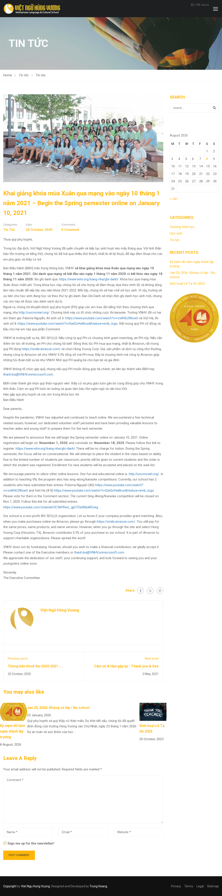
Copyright (9, 886)
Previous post (18, 658)
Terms (188, 886)
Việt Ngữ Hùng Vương (59, 610)
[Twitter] (150, 590)
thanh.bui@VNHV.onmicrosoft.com (28, 374)
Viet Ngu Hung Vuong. (36, 886)
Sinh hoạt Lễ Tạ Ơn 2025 (187, 284)
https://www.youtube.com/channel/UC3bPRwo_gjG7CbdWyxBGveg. (51, 507)
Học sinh (176, 233)
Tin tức (24, 75)
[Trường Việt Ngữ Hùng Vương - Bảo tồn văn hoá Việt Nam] (32, 9)
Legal (200, 886)
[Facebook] (140, 590)
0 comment (70, 230)
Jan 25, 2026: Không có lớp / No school (58, 708)
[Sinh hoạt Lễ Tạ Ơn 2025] (152, 711)
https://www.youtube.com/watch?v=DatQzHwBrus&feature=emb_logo (68, 324)
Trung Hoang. (99, 886)
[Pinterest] (160, 590)
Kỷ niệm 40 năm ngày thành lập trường (12, 731)
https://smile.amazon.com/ (41, 349)
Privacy (176, 886)
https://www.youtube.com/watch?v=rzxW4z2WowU (101, 318)
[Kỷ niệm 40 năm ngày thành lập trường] (13, 711)
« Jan (173, 199)
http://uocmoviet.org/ (34, 312)
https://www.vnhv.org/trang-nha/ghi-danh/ (89, 279)
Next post (152, 658)
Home (7, 75)
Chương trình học (182, 227)
